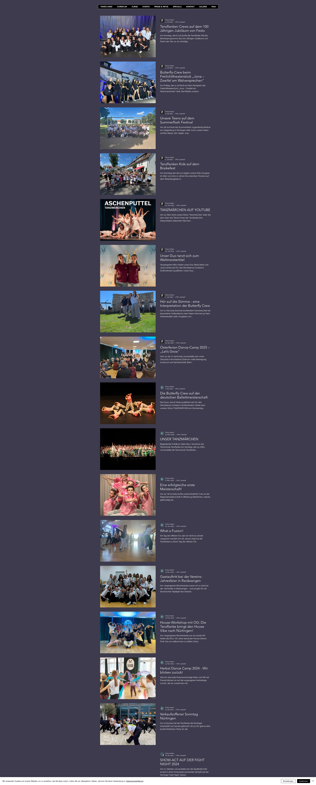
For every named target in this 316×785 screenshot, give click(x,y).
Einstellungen (288, 781)
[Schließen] (313, 781)
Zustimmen (303, 781)
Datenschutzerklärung (134, 781)
